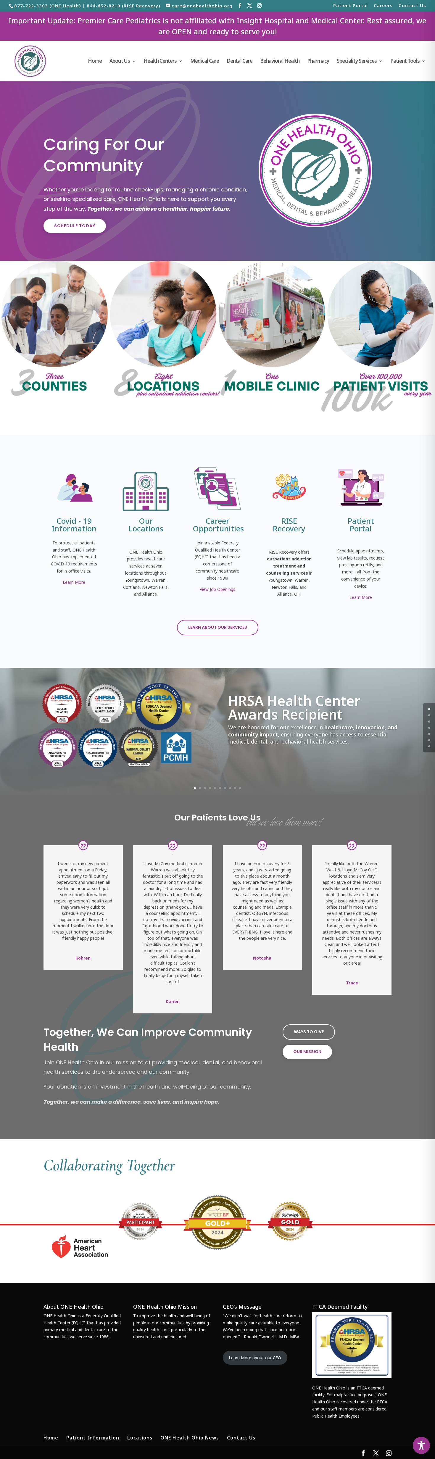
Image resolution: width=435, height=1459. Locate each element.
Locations (139, 1437)
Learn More (74, 582)
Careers (383, 5)
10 (240, 788)
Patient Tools (405, 61)
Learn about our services (217, 627)
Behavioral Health (279, 61)
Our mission (307, 1052)
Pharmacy (318, 61)
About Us (119, 61)
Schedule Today (74, 226)
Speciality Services (357, 61)
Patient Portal (350, 5)
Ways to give (309, 1032)
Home (95, 61)
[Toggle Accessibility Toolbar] (421, 1445)
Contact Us (412, 5)
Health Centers (160, 61)
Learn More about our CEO (255, 1357)
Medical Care (204, 61)
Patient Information (92, 1437)
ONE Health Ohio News (189, 1437)
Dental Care (239, 61)
